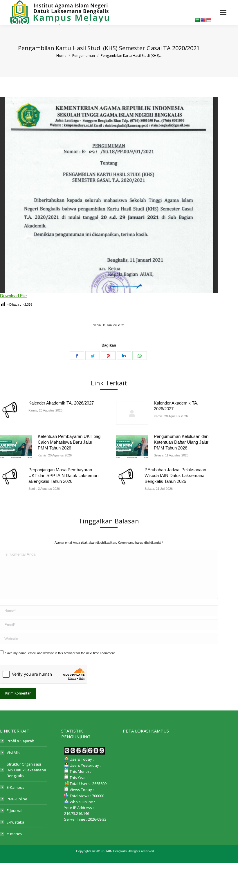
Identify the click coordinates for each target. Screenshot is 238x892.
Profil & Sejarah (20, 741)
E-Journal (14, 810)
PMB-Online (17, 799)
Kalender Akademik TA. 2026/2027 (61, 402)
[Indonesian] (208, 20)
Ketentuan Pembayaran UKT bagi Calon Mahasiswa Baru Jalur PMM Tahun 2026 (69, 442)
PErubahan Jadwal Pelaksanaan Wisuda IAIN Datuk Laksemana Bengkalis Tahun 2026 (175, 475)
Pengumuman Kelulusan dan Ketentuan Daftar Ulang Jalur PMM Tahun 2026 (181, 442)
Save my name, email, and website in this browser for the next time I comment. (60, 653)
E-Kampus (15, 787)
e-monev (14, 833)
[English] (202, 20)
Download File (13, 295)
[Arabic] (197, 20)
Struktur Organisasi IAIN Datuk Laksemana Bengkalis (26, 770)
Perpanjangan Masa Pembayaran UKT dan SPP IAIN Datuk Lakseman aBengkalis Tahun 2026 (63, 475)
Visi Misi (14, 752)
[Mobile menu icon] (223, 12)
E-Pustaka (15, 822)
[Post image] (11, 410)
